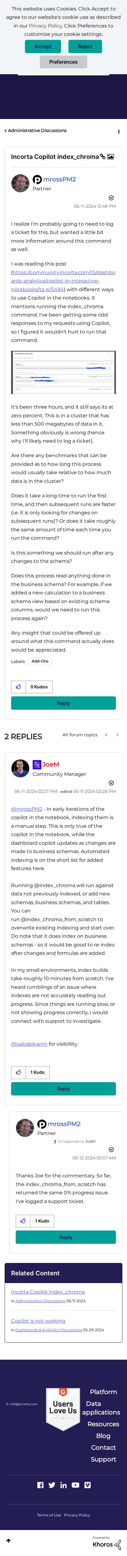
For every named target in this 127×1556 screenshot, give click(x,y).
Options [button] (118, 131)
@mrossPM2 (26, 809)
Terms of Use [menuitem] (49, 1515)
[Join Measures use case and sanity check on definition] (117, 735)
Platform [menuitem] (103, 1392)
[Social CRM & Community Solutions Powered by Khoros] (107, 1542)
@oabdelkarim (29, 1044)
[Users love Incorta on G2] (63, 1409)
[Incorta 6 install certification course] (106, 735)
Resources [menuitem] (103, 1424)
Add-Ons (40, 661)
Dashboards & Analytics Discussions (48, 1330)
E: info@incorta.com (22, 1404)
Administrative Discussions (37, 130)
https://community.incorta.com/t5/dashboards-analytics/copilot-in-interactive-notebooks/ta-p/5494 (63, 281)
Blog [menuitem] (103, 1435)
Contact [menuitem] (103, 1447)
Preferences (63, 62)
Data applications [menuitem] (101, 1408)
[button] (43, 46)
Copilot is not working (38, 1321)
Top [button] (8, 1540)
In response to (76, 1141)
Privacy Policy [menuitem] (77, 1515)
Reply (63, 703)
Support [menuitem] (103, 1459)
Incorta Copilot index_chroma (48, 1292)
